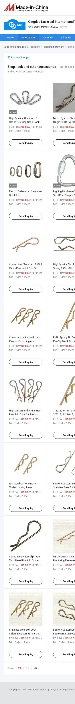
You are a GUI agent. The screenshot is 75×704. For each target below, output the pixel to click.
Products (30, 37)
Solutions (65, 37)
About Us (48, 37)
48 (35, 668)
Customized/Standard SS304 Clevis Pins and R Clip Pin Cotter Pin (25, 268)
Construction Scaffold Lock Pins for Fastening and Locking (24, 341)
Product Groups (19, 57)
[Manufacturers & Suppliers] (27, 7)
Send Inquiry (26, 142)
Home (10, 37)
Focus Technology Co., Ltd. (46, 689)
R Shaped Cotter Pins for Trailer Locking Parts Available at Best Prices (23, 487)
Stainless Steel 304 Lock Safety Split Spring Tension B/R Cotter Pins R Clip (24, 633)
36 (27, 668)
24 (19, 668)
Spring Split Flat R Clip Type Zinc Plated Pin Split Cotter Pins (24, 560)
